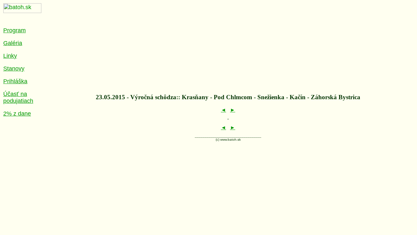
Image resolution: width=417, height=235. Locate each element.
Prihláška (15, 81)
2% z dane (17, 113)
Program (14, 30)
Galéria (12, 43)
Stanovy (13, 68)
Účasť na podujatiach (18, 97)
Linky (10, 56)
